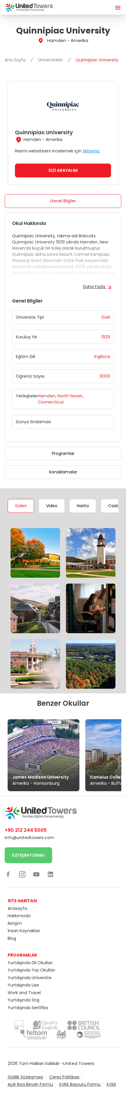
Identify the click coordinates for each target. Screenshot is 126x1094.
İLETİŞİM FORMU (28, 855)
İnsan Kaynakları (24, 931)
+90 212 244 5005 (26, 830)
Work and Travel (24, 993)
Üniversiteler (51, 60)
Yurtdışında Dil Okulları (30, 963)
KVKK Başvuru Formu (80, 1084)
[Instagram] (22, 874)
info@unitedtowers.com (29, 838)
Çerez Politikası (64, 1077)
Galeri (21, 506)
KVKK (111, 1084)
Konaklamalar (63, 472)
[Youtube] (36, 874)
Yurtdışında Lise (23, 985)
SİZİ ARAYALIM (63, 170)
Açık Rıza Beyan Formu (30, 1084)
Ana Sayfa (16, 60)
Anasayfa (17, 908)
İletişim (15, 923)
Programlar (63, 453)
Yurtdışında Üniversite (30, 978)
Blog (12, 938)
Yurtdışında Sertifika (28, 1008)
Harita (83, 506)
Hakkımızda (19, 916)
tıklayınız (91, 151)
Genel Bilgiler (63, 201)
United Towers (78, 1063)
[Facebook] (8, 874)
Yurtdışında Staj (23, 1000)
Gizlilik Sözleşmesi (25, 1077)
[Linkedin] (50, 874)
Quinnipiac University (97, 60)
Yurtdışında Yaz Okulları (31, 970)
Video (51, 506)
